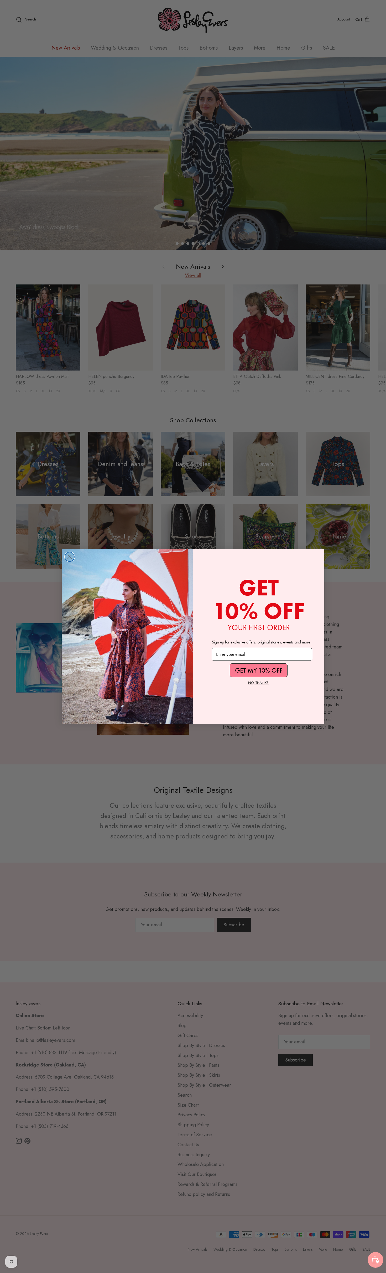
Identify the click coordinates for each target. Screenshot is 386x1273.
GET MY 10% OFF (259, 670)
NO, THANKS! (258, 682)
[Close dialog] (69, 557)
